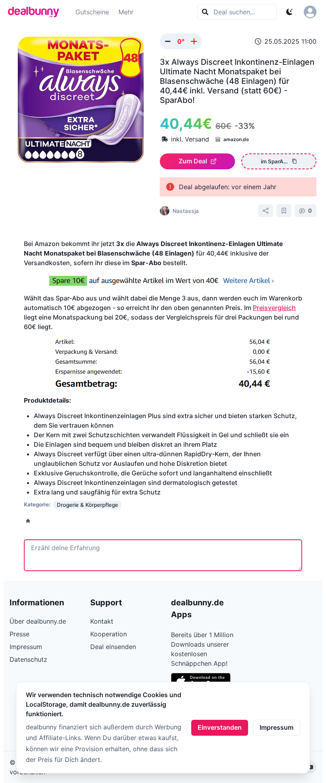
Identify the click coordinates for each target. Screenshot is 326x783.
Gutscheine (92, 12)
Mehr (126, 12)
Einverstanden (220, 727)
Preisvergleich (274, 308)
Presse (19, 634)
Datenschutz (28, 659)
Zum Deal (193, 161)
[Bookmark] (283, 210)
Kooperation (108, 634)
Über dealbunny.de (38, 621)
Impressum (276, 727)
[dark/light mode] (289, 12)
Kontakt (101, 621)
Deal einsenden (113, 647)
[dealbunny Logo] (36, 12)
